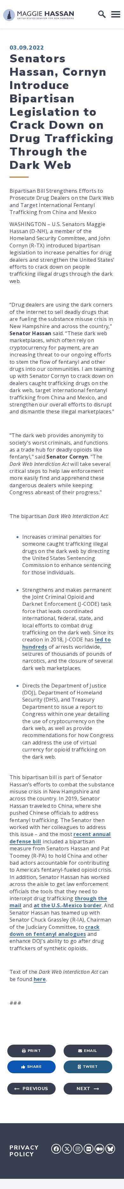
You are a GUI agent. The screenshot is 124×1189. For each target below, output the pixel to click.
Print (34, 1050)
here (40, 979)
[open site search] (102, 14)
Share (34, 1066)
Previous (35, 1089)
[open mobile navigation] (116, 14)
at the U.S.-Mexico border (68, 905)
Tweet (90, 1066)
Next (84, 1089)
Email (90, 1050)
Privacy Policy (24, 1151)
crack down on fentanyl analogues (55, 930)
